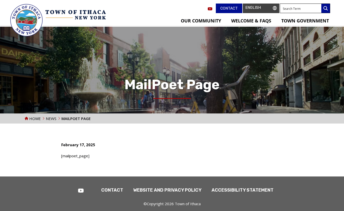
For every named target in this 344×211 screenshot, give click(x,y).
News (51, 118)
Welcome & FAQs (251, 21)
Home (34, 118)
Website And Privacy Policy (167, 190)
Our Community (201, 21)
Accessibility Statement (242, 190)
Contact (229, 8)
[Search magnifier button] (325, 8)
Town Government (305, 21)
